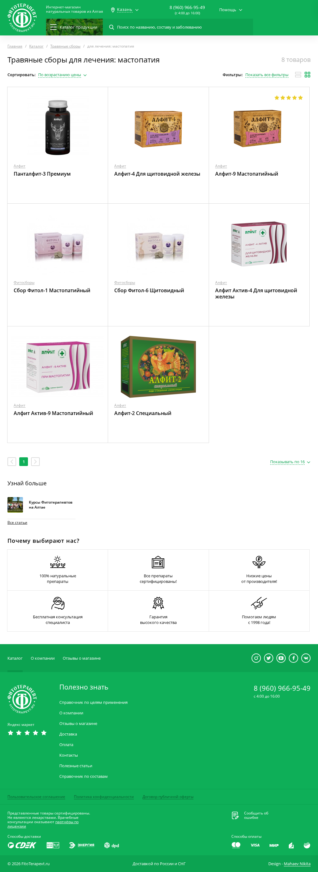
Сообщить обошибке (256, 815)
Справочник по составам (83, 776)
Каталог (15, 658)
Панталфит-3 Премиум (42, 173)
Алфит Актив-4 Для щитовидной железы (256, 293)
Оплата (66, 744)
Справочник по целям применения (93, 702)
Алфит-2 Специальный (142, 413)
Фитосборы (24, 282)
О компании (43, 658)
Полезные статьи (75, 765)
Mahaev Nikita (297, 863)
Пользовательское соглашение (36, 796)
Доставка (68, 734)
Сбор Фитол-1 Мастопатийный (52, 290)
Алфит (19, 165)
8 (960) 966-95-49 (187, 7)
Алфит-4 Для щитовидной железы (157, 173)
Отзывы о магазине (82, 658)
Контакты (68, 755)
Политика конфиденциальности (104, 796)
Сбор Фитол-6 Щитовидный (149, 290)
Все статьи (17, 522)
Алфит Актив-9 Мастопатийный (53, 413)
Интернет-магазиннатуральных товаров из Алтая (74, 9)
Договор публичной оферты (168, 796)
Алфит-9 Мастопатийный (246, 173)
